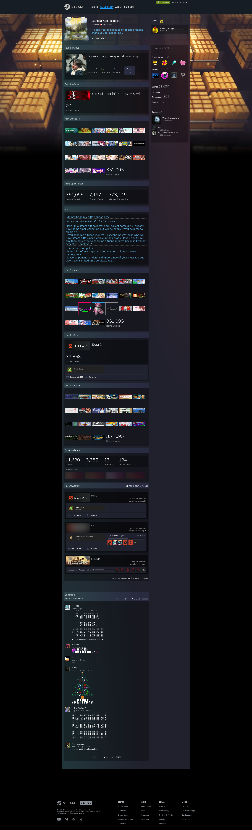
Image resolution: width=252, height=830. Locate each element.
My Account (187, 819)
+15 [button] (143, 570)
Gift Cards (122, 824)
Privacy (162, 806)
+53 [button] (135, 542)
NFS (159, 127)
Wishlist (136, 578)
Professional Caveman (84, 537)
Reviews (144, 578)
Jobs (143, 811)
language (182, 2)
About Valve (146, 806)
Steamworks (123, 815)
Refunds (162, 824)
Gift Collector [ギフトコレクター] (116, 94)
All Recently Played (122, 578)
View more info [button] (98, 38)
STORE (94, 7)
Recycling (145, 819)
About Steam (123, 806)
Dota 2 (97, 345)
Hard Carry (78, 369)
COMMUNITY (106, 7)
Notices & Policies (166, 815)
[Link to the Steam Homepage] (73, 9)
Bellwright (95, 559)
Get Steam (186, 806)
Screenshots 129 (76, 377)
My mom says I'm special (168, 132)
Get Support (186, 815)
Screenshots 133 (77, 549)
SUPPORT (129, 7)
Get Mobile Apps (188, 811)
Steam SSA (122, 811)
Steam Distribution (125, 819)
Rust (93, 525)
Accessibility (164, 811)
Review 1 (92, 377)
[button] (169, 20)
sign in (174, 2)
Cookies (162, 819)
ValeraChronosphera (170, 118)
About (118, 7)
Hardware (145, 815)
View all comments (74, 599)
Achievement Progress (116, 535)
